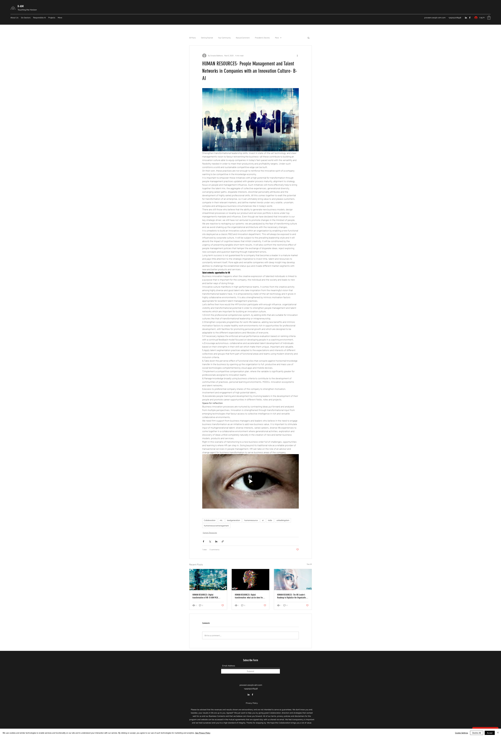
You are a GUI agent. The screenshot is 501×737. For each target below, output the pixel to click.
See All (309, 564)
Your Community (224, 38)
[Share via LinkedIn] (216, 541)
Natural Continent (243, 38)
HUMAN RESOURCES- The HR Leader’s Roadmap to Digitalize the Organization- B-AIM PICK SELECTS (292, 596)
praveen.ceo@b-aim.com (435, 18)
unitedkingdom (282, 520)
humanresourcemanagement (216, 526)
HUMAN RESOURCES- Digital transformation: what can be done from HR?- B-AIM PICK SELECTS (249, 596)
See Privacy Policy (202, 733)
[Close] (497, 733)
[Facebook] (470, 17)
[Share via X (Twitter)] (210, 541)
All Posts (192, 38)
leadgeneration (233, 520)
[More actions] (297, 55)
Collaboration (209, 520)
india (270, 520)
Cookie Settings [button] (461, 733)
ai (263, 520)
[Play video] (250, 481)
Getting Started (207, 38)
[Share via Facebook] (203, 541)
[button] (489, 18)
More (277, 38)
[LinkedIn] (466, 17)
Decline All (476, 733)
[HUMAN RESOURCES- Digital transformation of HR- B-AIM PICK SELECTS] (208, 579)
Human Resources (210, 532)
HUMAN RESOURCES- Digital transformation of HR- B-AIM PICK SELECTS (205, 596)
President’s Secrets (262, 38)
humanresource (251, 520)
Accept (490, 733)
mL (221, 520)
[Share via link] (222, 541)
